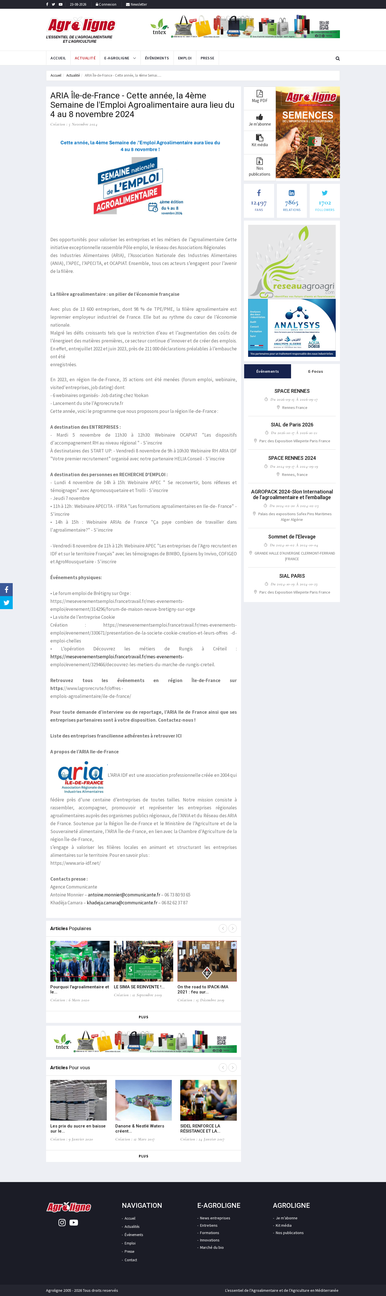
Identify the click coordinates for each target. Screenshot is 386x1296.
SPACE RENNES (292, 391)
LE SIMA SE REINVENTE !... (139, 986)
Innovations (210, 1240)
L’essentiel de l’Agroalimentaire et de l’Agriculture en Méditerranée (282, 1290)
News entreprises (215, 1217)
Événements (157, 58)
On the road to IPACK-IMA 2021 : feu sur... (202, 989)
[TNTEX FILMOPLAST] (243, 26)
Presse (207, 58)
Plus (143, 1017)
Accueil (58, 58)
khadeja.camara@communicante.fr (122, 903)
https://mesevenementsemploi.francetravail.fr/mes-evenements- (117, 657)
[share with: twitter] (6, 602)
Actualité (85, 58)
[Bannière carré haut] (292, 262)
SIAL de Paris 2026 (292, 425)
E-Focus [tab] (315, 371)
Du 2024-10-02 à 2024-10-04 (294, 544)
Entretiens (209, 1225)
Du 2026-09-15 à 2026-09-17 (294, 399)
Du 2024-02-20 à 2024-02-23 (294, 505)
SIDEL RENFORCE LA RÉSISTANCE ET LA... (200, 1129)
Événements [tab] (267, 371)
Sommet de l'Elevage (292, 537)
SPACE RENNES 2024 (292, 458)
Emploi (185, 58)
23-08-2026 (78, 4)
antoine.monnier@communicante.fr (124, 895)
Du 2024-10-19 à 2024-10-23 (294, 583)
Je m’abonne (287, 1217)
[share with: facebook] (6, 589)
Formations (209, 1232)
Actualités (132, 1226)
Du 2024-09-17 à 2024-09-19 (294, 466)
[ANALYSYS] (292, 328)
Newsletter (138, 4)
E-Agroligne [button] (117, 58)
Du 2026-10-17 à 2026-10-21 (294, 432)
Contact (131, 1260)
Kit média (284, 1225)
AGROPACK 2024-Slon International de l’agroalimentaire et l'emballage (292, 494)
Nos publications (290, 1232)
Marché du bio (212, 1247)
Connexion (107, 4)
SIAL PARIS (292, 576)
